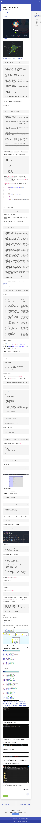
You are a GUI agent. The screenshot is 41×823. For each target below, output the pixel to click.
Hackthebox (5, 795)
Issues (15, 810)
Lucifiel (27, 789)
